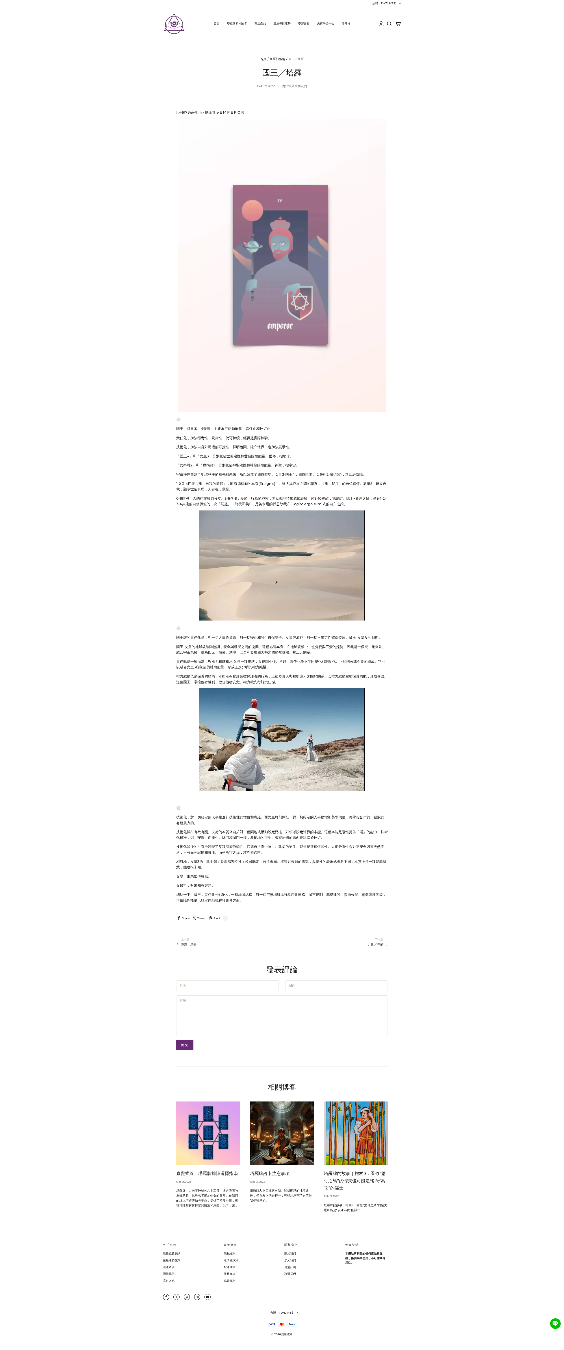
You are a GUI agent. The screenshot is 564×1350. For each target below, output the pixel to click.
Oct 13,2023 (183, 1181)
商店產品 (260, 23)
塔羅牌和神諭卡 (237, 23)
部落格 (346, 23)
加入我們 (290, 1260)
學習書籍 (304, 23)
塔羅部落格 (277, 59)
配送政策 (229, 1267)
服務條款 (229, 1273)
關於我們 (290, 1253)
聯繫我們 (168, 1273)
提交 (185, 1045)
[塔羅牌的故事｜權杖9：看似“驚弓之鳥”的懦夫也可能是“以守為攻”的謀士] (356, 1133)
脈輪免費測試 (171, 1253)
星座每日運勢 (282, 23)
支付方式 (168, 1280)
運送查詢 (168, 1267)
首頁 (216, 23)
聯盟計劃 (290, 1267)
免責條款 (229, 1280)
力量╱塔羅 (375, 945)
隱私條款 (229, 1253)
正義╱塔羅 (189, 945)
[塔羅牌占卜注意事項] (282, 1133)
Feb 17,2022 (331, 1196)
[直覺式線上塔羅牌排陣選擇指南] (208, 1133)
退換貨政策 (231, 1260)
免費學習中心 (325, 23)
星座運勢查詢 (171, 1260)
